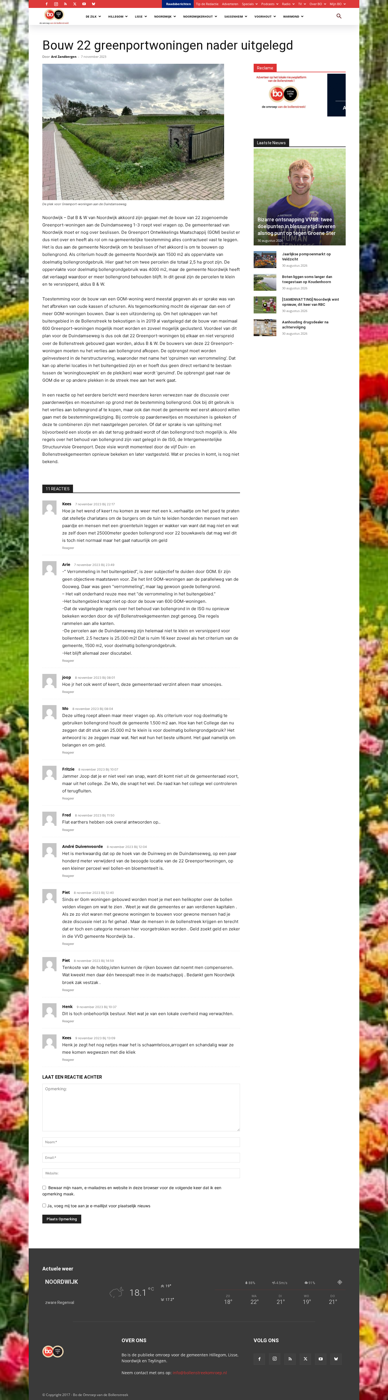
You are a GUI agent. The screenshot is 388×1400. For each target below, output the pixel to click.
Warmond (291, 16)
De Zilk (91, 16)
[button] (339, 17)
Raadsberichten (178, 4)
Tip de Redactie (207, 4)
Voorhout (263, 16)
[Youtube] (84, 4)
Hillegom (115, 16)
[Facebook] (46, 4)
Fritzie (68, 769)
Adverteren (230, 4)
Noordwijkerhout (198, 16)
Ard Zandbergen (63, 56)
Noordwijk (163, 16)
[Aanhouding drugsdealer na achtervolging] (265, 327)
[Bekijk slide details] (334, 91)
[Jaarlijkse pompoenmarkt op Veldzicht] (265, 259)
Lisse (139, 16)
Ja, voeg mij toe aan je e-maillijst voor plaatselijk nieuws (98, 1205)
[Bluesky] (93, 4)
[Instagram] (56, 4)
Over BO (316, 4)
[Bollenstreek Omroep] (257, 92)
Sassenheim (233, 16)
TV (300, 4)
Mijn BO (336, 4)
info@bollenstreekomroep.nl (200, 1372)
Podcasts (267, 4)
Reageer (68, 548)
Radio (286, 4)
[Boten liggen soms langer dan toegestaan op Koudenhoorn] (265, 282)
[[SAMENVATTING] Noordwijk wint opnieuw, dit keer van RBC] (265, 304)
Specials (248, 4)
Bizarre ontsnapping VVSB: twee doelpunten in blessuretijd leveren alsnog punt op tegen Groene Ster (297, 226)
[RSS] (65, 4)
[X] (74, 4)
